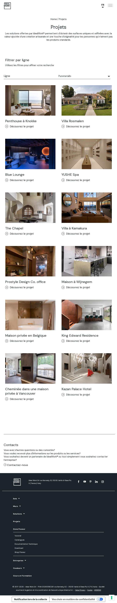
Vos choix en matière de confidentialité (73, 599)
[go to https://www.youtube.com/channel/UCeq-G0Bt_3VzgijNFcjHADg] (84, 481)
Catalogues (20, 540)
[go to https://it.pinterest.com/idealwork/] (90, 481)
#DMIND (97, 590)
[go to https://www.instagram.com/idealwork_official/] (102, 481)
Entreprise (18, 560)
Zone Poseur (19, 529)
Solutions (17, 514)
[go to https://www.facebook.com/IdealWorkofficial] (78, 481)
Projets (16, 521)
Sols (15, 498)
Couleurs (17, 568)
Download (19, 548)
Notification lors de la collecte (30, 599)
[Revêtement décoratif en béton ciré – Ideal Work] (19, 482)
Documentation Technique (26, 544)
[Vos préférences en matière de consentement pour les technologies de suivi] (112, 598)
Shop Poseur (20, 552)
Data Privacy (80, 590)
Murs (15, 506)
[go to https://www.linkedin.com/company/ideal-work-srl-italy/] (96, 481)
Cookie (89, 590)
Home (54, 19)
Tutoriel (18, 536)
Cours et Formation (22, 576)
